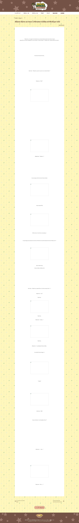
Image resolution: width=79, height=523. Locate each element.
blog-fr (20, 18)
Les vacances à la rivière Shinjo (20, 501)
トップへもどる (39, 507)
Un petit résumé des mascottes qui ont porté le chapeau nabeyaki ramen (57, 501)
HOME (16, 18)
